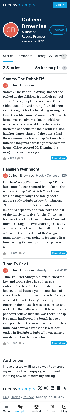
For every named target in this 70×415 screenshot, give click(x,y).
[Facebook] (58, 388)
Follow (58, 30)
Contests (37, 411)
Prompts (20, 411)
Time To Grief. (16, 264)
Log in (60, 5)
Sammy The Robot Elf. (24, 79)
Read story (58, 158)
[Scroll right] (63, 56)
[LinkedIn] (52, 388)
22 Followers (58, 56)
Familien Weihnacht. (22, 169)
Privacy (28, 397)
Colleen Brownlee (21, 85)
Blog (64, 411)
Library (41, 56)
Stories (52, 411)
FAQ (6, 397)
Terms (15, 397)
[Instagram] (46, 388)
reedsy (19, 5)
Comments (24, 56)
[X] (40, 388)
